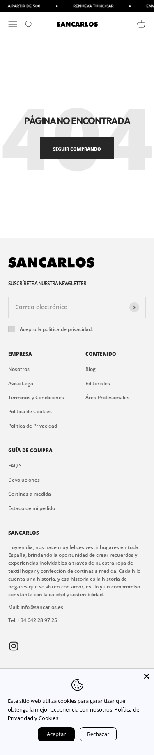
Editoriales (97, 383)
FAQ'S (15, 465)
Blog (90, 369)
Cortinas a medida (29, 493)
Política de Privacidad (32, 425)
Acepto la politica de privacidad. (56, 329)
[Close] (147, 676)
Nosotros (19, 369)
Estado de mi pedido (31, 508)
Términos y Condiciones (36, 397)
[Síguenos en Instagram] (13, 645)
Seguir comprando (77, 149)
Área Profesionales (107, 397)
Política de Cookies (30, 411)
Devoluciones (24, 479)
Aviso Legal (21, 383)
